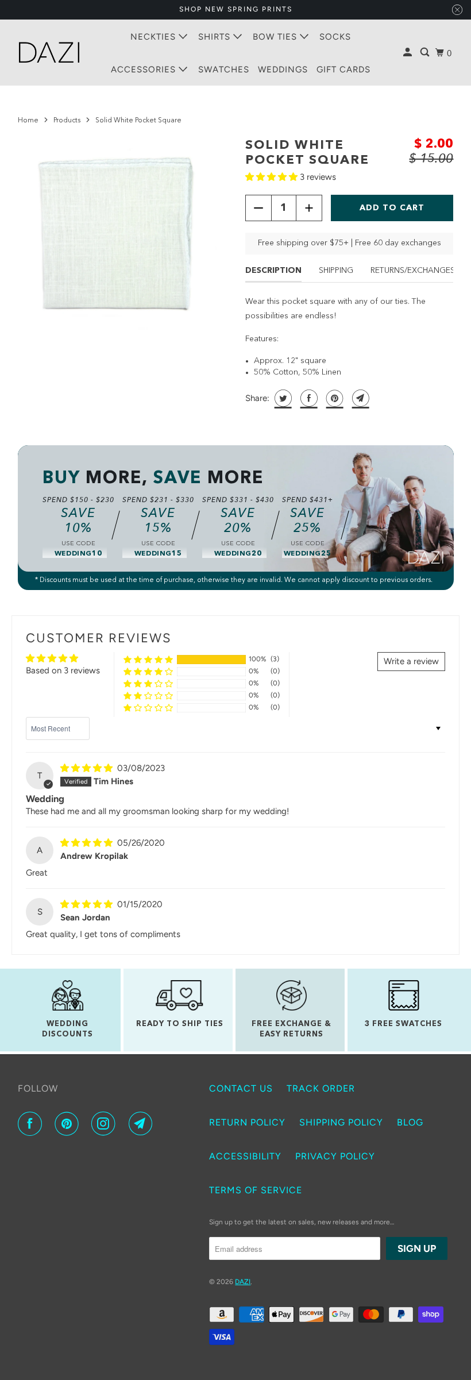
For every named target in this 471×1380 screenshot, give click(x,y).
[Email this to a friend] (359, 398)
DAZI (242, 1282)
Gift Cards (343, 69)
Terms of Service (255, 1190)
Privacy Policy (335, 1156)
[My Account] (408, 52)
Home (28, 120)
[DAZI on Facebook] (32, 1124)
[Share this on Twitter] (282, 398)
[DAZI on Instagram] (105, 1124)
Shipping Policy (341, 1122)
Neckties (154, 37)
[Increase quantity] (309, 208)
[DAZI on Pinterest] (69, 1124)
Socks (335, 37)
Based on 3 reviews (63, 670)
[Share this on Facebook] (308, 398)
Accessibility (245, 1156)
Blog (410, 1122)
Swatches (223, 69)
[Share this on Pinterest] (333, 398)
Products (66, 120)
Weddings (283, 69)
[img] (87, 768)
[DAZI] (49, 52)
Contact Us (241, 1088)
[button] (272, 177)
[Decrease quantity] (258, 208)
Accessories (145, 69)
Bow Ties (276, 37)
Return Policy (247, 1122)
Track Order (321, 1088)
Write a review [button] (411, 661)
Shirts (215, 37)
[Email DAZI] (143, 1124)
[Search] (426, 52)
